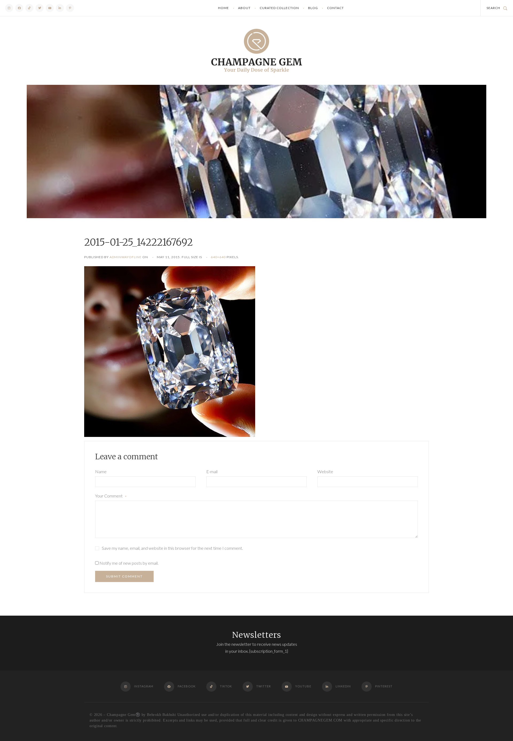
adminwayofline (126, 257)
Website (325, 471)
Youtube (50, 8)
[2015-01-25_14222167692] (169, 350)
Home (223, 8)
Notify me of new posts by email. (128, 562)
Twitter (40, 8)
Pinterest (70, 8)
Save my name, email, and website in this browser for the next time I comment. (172, 548)
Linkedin (60, 8)
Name (101, 471)
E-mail (211, 471)
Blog (313, 8)
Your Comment (111, 496)
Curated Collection (279, 8)
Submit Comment (124, 576)
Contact (335, 8)
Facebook (19, 8)
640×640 (218, 257)
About (244, 8)
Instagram (9, 8)
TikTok (29, 8)
